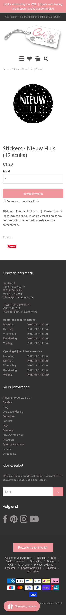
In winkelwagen (33, 193)
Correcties (9, 416)
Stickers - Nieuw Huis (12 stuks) (28, 69)
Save (13, 246)
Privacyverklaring (13, 434)
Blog (5, 407)
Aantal (6, 171)
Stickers (7, 237)
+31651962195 (25, 297)
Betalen (7, 402)
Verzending (9, 453)
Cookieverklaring (13, 411)
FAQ (5, 425)
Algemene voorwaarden (17, 397)
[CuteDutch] (33, 38)
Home (6, 69)
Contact (7, 420)
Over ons (8, 430)
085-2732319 (14, 293)
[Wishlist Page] (29, 58)
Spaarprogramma (13, 444)
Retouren (8, 439)
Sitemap (7, 448)
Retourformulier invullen (33, 547)
